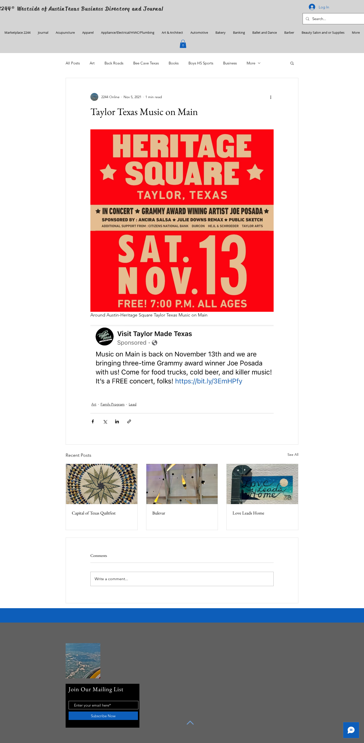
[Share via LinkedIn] (117, 421)
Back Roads (113, 63)
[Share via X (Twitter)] (105, 421)
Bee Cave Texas (146, 63)
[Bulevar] (182, 484)
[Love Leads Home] (262, 484)
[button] (183, 44)
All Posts (73, 63)
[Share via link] (129, 421)
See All (292, 454)
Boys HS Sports (200, 63)
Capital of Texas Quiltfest (94, 513)
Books (174, 63)
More (251, 63)
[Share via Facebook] (92, 421)
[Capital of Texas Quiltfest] (101, 484)
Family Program (113, 404)
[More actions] (271, 97)
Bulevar (158, 513)
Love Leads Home (248, 513)
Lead (132, 404)
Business (230, 63)
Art (92, 63)
